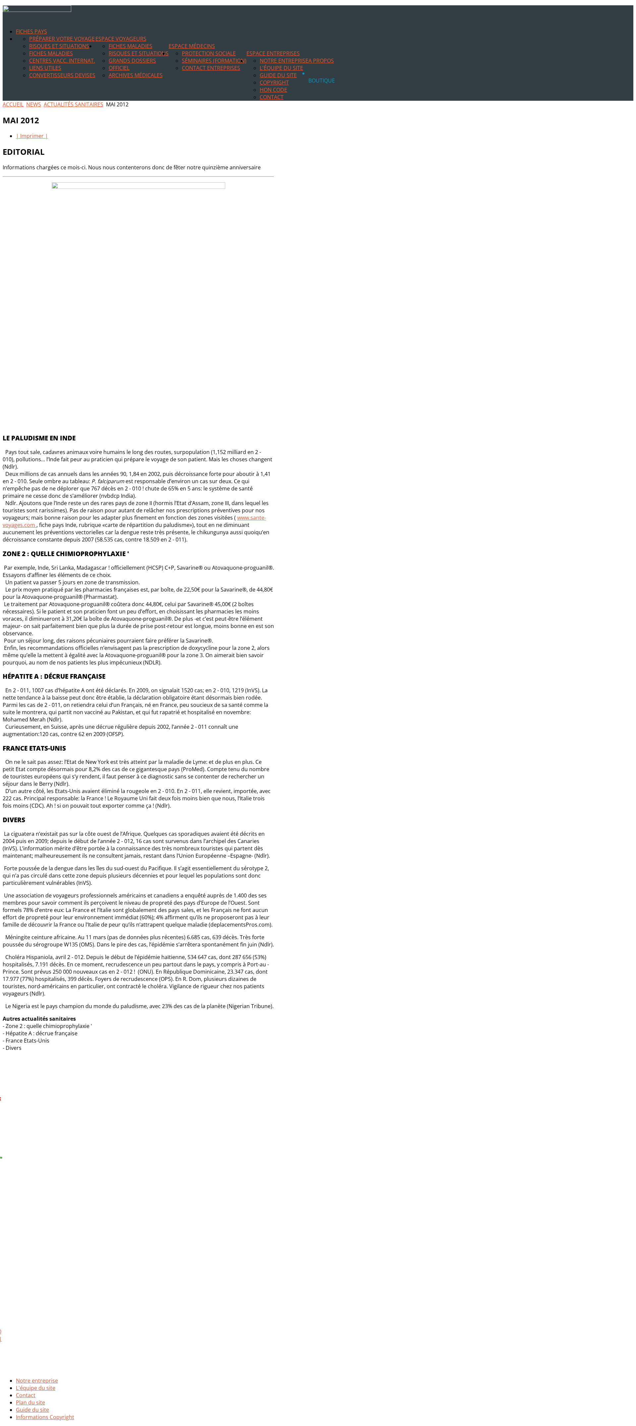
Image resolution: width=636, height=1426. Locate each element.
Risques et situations (59, 46)
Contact (272, 97)
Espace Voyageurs (120, 38)
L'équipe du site (281, 68)
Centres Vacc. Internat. (62, 60)
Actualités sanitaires (73, 104)
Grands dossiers (132, 60)
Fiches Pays (31, 31)
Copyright (274, 82)
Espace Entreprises (273, 53)
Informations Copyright (45, 1417)
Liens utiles (45, 68)
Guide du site (278, 75)
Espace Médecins (192, 46)
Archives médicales (136, 75)
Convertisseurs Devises (62, 75)
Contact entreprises (211, 68)
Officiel (119, 68)
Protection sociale (209, 53)
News (33, 104)
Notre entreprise (284, 60)
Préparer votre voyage (62, 38)
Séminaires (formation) (214, 60)
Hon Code (273, 89)
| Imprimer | (32, 136)
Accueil (13, 104)
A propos (321, 60)
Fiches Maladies (51, 53)
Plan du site (30, 1402)
